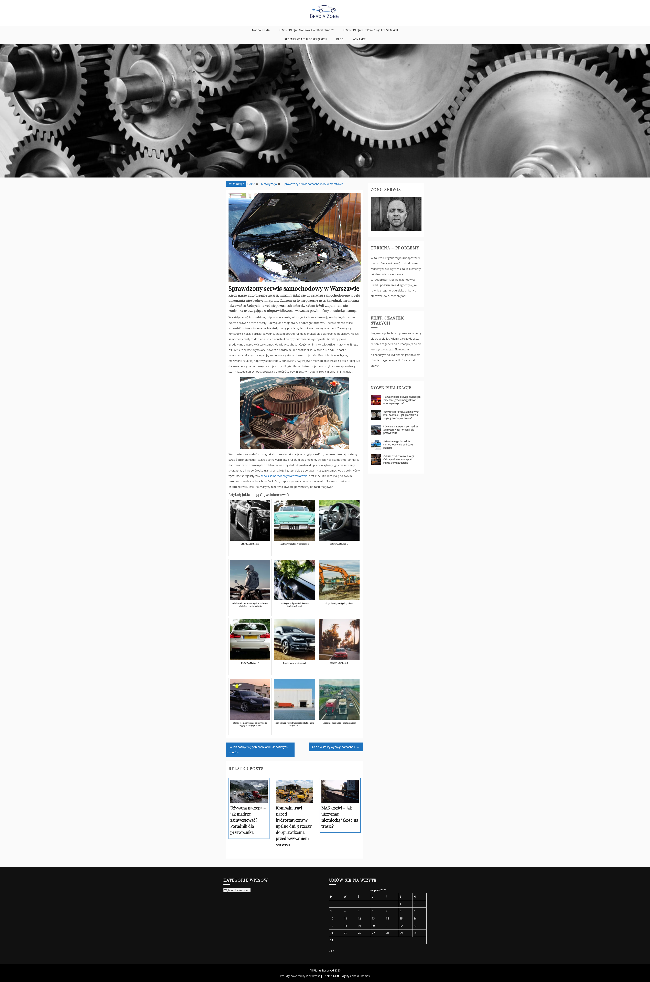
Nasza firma (261, 30)
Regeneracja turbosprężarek (305, 39)
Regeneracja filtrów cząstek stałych (370, 30)
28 (387, 933)
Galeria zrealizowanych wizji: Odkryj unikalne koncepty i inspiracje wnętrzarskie (398, 459)
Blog (339, 39)
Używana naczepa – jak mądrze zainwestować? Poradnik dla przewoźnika (400, 429)
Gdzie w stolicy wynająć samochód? (334, 747)
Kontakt (359, 39)
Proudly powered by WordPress (300, 976)
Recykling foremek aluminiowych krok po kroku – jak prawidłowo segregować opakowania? (401, 415)
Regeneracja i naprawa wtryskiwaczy (306, 30)
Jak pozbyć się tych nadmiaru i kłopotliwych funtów (258, 749)
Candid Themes (360, 976)
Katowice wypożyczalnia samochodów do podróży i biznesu (398, 444)
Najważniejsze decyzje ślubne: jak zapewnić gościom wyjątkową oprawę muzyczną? (401, 400)
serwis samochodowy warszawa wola (284, 476)
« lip (331, 951)
